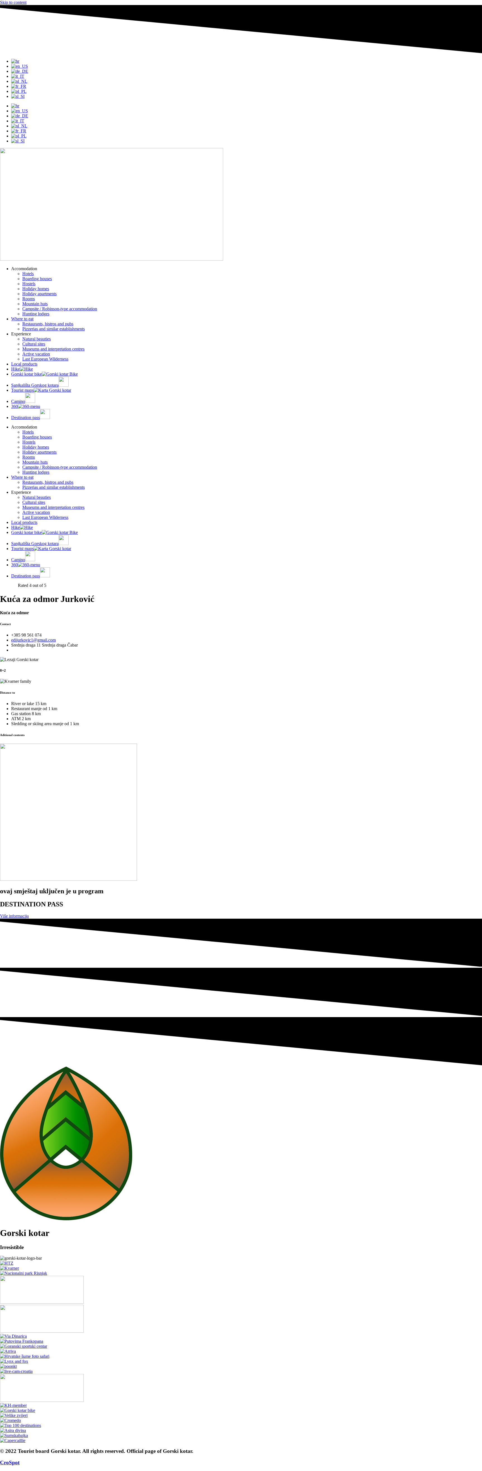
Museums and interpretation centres (53, 349)
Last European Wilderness (45, 359)
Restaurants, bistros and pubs (47, 323)
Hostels (28, 283)
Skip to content (13, 2)
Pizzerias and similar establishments (53, 328)
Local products (24, 364)
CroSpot (10, 1462)
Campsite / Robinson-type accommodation (59, 308)
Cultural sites (33, 344)
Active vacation (36, 354)
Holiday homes (35, 288)
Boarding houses (37, 278)
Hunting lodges (35, 313)
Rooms (28, 298)
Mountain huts (35, 303)
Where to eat (22, 318)
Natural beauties (36, 339)
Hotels (28, 273)
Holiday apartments (39, 293)
